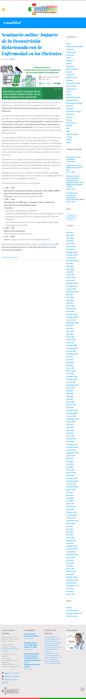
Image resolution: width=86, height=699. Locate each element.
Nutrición (13, 257)
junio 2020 (69, 427)
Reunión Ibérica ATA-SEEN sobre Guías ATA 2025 (74, 167)
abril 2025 (69, 272)
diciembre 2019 (71, 444)
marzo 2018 (70, 504)
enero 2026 (70, 249)
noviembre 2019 (72, 447)
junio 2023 (69, 328)
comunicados (71, 216)
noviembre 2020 (72, 413)
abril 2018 (69, 501)
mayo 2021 (70, 396)
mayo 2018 (70, 498)
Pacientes (69, 114)
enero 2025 (70, 280)
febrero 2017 (71, 540)
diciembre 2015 (71, 577)
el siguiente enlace (47, 244)
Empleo (69, 63)
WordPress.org (71, 616)
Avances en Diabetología (52, 661)
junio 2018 (69, 495)
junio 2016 (69, 560)
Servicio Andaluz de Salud (52, 663)
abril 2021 (69, 399)
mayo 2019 (70, 464)
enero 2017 (70, 543)
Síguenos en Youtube (12, 676)
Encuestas (70, 66)
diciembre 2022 (71, 345)
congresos (70, 219)
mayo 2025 (70, 269)
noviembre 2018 (72, 481)
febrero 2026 (71, 246)
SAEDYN (69, 126)
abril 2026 (69, 241)
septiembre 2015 (72, 586)
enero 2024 (70, 311)
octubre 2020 (71, 416)
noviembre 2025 (72, 255)
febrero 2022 (71, 371)
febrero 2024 (71, 309)
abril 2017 (69, 535)
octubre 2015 (71, 583)
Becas (68, 44)
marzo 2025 (70, 275)
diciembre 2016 (71, 546)
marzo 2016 (70, 569)
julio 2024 (69, 294)
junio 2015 (69, 588)
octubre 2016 (71, 552)
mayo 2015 (70, 591)
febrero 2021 (71, 405)
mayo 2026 (70, 238)
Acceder (69, 608)
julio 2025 (69, 263)
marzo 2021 (70, 402)
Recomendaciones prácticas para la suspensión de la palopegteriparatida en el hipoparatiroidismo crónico (75, 181)
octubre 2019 (71, 450)
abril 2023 (69, 334)
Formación (5, 257)
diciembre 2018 (71, 478)
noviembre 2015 (72, 580)
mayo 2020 (70, 430)
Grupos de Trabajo (73, 83)
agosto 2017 (70, 523)
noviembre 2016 (72, 549)
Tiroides (69, 137)
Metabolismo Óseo (73, 97)
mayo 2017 (70, 532)
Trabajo (69, 140)
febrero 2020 (71, 439)
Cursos (68, 58)
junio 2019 (69, 461)
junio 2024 (69, 297)
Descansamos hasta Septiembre (73, 158)
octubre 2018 (71, 484)
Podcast (69, 117)
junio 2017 (69, 529)
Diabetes (69, 61)
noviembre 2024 (72, 286)
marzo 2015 (70, 594)
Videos (68, 143)
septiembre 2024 (72, 292)
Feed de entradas (72, 610)
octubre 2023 (71, 320)
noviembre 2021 (72, 379)
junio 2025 (69, 266)
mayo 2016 (70, 563)
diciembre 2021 (71, 376)
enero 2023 (70, 343)
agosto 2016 (70, 557)
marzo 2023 (70, 337)
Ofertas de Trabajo (73, 111)
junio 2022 (69, 360)
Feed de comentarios (74, 613)
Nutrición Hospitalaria (51, 659)
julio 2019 (69, 458)
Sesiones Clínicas (72, 134)
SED (67, 128)
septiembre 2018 (72, 487)
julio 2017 (69, 526)
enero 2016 (70, 574)
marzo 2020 (70, 436)
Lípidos (69, 95)
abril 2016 (69, 566)
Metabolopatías (72, 100)
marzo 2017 (70, 538)
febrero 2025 (71, 278)
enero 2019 (70, 475)
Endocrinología (71, 69)
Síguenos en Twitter (12, 673)
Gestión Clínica (71, 78)
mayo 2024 (70, 300)
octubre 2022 (71, 351)
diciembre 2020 (71, 410)
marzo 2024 (70, 306)
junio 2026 (69, 235)
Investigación (71, 89)
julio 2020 (69, 424)
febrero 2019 (71, 473)
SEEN (68, 131)
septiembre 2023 (72, 323)
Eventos (69, 72)
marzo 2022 (70, 368)
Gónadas (69, 80)
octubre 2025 (71, 258)
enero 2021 (70, 408)
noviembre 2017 (72, 515)
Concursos (70, 49)
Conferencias (71, 52)
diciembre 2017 (71, 512)
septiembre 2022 (72, 354)
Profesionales (71, 123)
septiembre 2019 (72, 453)
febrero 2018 (71, 506)
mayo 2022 (70, 362)
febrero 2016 (71, 571)
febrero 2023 (71, 340)
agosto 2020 (70, 422)
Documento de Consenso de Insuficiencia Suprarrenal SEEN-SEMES (75, 196)
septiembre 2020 (72, 419)
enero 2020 (70, 442)
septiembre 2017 (72, 521)
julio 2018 (69, 492)
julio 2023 (69, 326)
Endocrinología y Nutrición (53, 657)
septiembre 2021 (72, 385)
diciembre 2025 (71, 252)
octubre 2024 (71, 289)
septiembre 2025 (72, 261)
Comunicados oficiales (74, 47)
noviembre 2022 (72, 348)
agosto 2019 (70, 456)
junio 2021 (69, 393)
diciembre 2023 (71, 314)
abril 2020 (69, 433)
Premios (69, 120)
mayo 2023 (70, 331)
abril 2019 (69, 467)
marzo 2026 (70, 244)
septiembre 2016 (72, 555)
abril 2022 (69, 365)
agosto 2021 (70, 388)
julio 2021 (69, 391)
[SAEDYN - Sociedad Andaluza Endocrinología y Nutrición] (43, 8)
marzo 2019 (70, 470)
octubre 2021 (71, 382)
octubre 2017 (71, 518)
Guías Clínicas (71, 86)
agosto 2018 (70, 490)
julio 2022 (69, 357)
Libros (68, 92)
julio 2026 (69, 232)
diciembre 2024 (71, 283)
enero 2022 (70, 374)
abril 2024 (69, 303)
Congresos (70, 55)
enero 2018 (70, 509)
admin (12, 59)
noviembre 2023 (72, 317)
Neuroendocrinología (74, 103)
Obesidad (69, 109)
